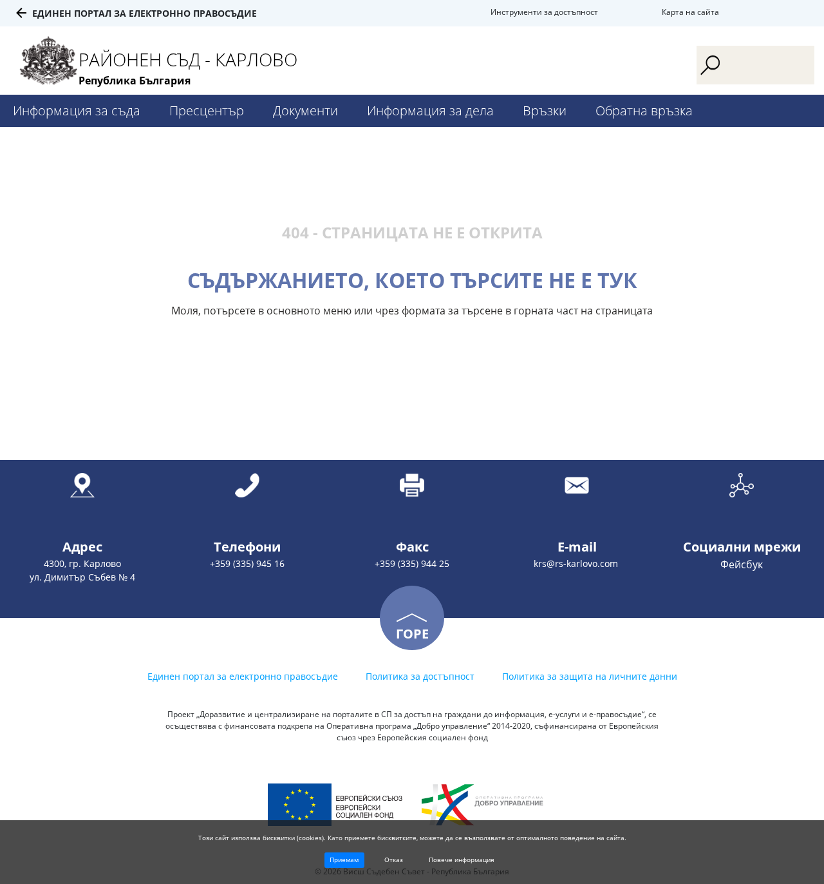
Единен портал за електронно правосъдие (144, 13)
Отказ (393, 859)
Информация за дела (430, 110)
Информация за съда (76, 110)
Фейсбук (741, 564)
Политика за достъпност (420, 676)
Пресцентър (206, 110)
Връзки (544, 110)
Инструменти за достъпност (544, 11)
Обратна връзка (644, 110)
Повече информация (461, 859)
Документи (305, 110)
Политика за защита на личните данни (589, 676)
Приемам (344, 859)
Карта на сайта (690, 11)
